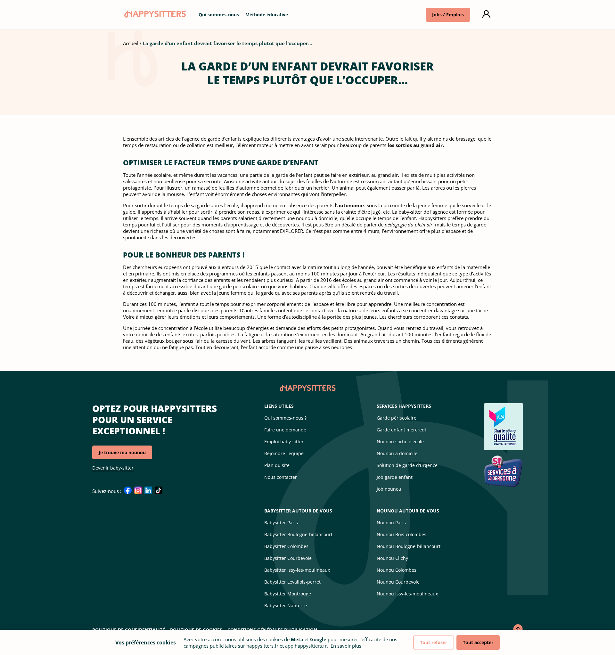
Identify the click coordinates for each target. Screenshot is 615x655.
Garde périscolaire (396, 418)
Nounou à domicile (397, 453)
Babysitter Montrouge (287, 594)
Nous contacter (280, 477)
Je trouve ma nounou (122, 452)
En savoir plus (346, 646)
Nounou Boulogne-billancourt (408, 546)
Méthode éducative (266, 15)
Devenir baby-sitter (113, 468)
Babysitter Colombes (286, 546)
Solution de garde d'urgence (407, 465)
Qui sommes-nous (219, 15)
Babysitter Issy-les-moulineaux (297, 570)
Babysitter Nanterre (285, 605)
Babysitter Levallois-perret (292, 582)
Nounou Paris (391, 523)
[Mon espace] (486, 14)
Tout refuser (433, 642)
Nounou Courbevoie (398, 582)
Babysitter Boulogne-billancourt (298, 534)
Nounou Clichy (392, 558)
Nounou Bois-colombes (401, 534)
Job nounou (389, 489)
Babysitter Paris (281, 523)
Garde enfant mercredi (401, 430)
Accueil (130, 43)
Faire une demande (285, 430)
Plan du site (277, 465)
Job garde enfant (395, 477)
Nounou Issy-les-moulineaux (407, 594)
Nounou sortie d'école (400, 441)
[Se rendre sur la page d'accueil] (154, 15)
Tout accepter (478, 642)
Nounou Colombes (396, 570)
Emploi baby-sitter (284, 441)
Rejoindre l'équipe (284, 453)
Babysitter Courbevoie (288, 558)
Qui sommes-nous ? (285, 418)
